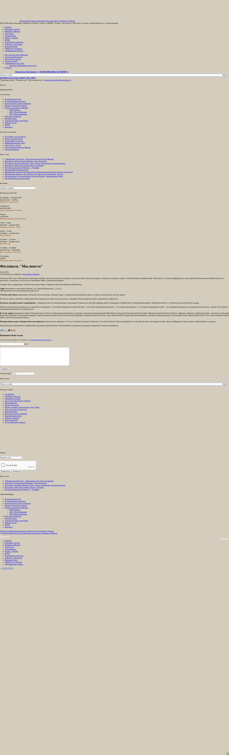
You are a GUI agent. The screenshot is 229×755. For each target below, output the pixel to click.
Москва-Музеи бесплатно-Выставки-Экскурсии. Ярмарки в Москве (47, 21)
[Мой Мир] (9, 330)
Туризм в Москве (12, 150)
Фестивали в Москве (31, 274)
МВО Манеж (15, 110)
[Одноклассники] (6, 330)
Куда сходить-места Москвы (16, 55)
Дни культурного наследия (16, 409)
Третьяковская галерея (14, 51)
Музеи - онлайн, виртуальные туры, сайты (22, 407)
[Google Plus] (14, 330)
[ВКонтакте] (1, 330)
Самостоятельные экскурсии (16, 121)
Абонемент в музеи (13, 399)
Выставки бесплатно (13, 416)
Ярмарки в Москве (12, 31)
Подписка (224, 539)
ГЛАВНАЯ (9, 394)
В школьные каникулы (14, 42)
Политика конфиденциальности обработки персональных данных (27, 531)
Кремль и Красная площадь (16, 106)
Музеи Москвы (11, 403)
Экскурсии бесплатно (14, 57)
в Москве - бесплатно (13, 44)
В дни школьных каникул (15, 101)
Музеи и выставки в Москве (16, 108)
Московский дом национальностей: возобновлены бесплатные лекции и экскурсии (39, 172)
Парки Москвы (11, 412)
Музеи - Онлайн (11, 38)
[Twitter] (4, 330)
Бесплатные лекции (13, 59)
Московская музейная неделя (16, 170)
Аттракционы (10, 36)
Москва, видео (11, 123)
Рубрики (8, 68)
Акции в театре (11, 61)
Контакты (9, 127)
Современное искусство (14, 63)
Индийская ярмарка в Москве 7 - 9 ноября (22, 168)
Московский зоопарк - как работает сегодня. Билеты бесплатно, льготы (34, 174)
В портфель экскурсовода (15, 137)
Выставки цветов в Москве (16, 414)
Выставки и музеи (12, 29)
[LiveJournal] (11, 330)
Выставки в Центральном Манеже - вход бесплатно (26, 161)
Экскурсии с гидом (13, 145)
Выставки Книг (11, 46)
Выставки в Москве (13, 116)
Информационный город (15, 143)
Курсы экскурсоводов (14, 139)
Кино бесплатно (11, 420)
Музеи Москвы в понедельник (17, 178)
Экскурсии (9, 34)
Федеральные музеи (13, 99)
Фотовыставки (11, 119)
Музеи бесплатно (12, 405)
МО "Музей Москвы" (18, 112)
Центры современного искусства (23, 66)
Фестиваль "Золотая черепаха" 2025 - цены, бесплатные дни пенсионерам (35, 163)
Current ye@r (6, 373)
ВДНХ (7, 40)
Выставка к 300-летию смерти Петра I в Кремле (24, 166)
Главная (8, 27)
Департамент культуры (14, 141)
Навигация (4, 537)
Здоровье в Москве (12, 397)
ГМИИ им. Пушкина (13, 49)
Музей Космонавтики (18, 114)
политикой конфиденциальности (57, 80)
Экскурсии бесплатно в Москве (18, 103)
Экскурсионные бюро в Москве (18, 147)
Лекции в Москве (12, 418)
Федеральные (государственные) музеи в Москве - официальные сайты (34, 176)
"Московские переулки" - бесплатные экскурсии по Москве (29, 159)
